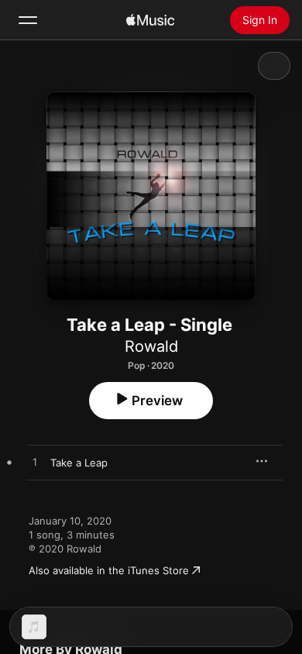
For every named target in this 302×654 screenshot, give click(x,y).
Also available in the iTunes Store (109, 570)
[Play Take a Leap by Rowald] (34, 463)
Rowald (151, 346)
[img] (150, 20)
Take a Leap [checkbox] (79, 462)
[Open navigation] (28, 20)
